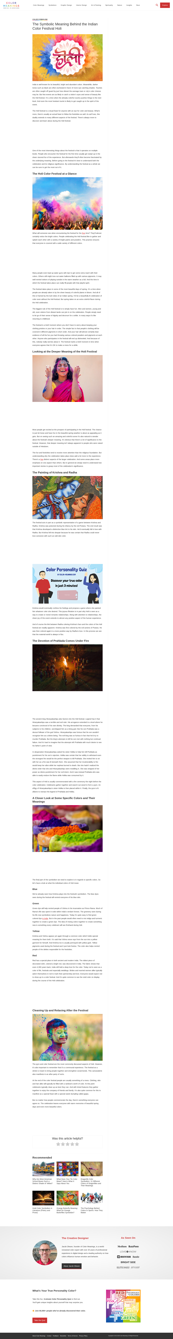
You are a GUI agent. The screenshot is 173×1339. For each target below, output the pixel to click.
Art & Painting (96, 5)
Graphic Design (66, 5)
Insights (129, 5)
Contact (49, 1336)
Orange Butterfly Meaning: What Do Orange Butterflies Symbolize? (67, 1210)
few (41, 459)
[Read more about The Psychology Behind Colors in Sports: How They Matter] (92, 1198)
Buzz (138, 5)
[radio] (58, 1144)
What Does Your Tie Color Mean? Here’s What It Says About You (67, 1181)
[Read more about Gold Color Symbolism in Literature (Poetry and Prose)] (43, 1198)
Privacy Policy (83, 1336)
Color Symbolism (39, 19)
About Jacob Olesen (72, 1266)
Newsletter (63, 1336)
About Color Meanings (39, 1336)
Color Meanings (38, 5)
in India (45, 918)
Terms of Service (73, 1336)
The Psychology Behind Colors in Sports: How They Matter (92, 1210)
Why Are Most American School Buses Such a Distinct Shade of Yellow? (42, 1181)
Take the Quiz (39, 1320)
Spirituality (109, 5)
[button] (157, 5)
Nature (119, 5)
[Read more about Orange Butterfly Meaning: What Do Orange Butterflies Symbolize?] (67, 1198)
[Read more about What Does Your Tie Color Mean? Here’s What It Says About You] (67, 1169)
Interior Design (81, 5)
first (83, 233)
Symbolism (52, 5)
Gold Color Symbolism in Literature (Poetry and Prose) (42, 1210)
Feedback (56, 1336)
